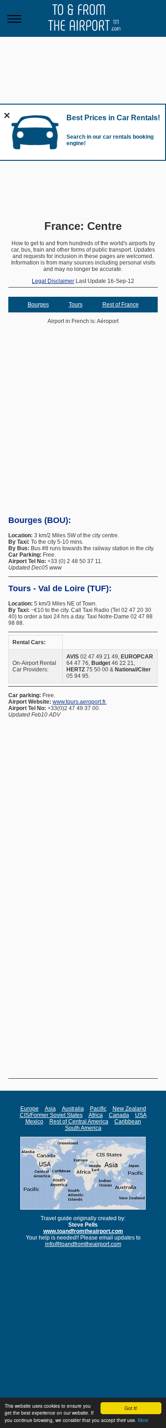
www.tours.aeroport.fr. (80, 702)
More (143, 1419)
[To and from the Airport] (83, 35)
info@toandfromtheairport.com (83, 1244)
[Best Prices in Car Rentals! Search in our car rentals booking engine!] (35, 153)
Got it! (131, 1407)
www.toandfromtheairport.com (83, 1231)
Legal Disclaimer (53, 281)
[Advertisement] (83, 426)
